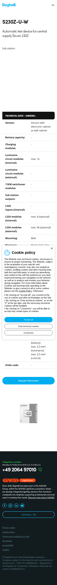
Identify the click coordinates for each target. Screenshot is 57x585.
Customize (28, 333)
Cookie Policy (25, 291)
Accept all (28, 319)
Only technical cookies (28, 326)
